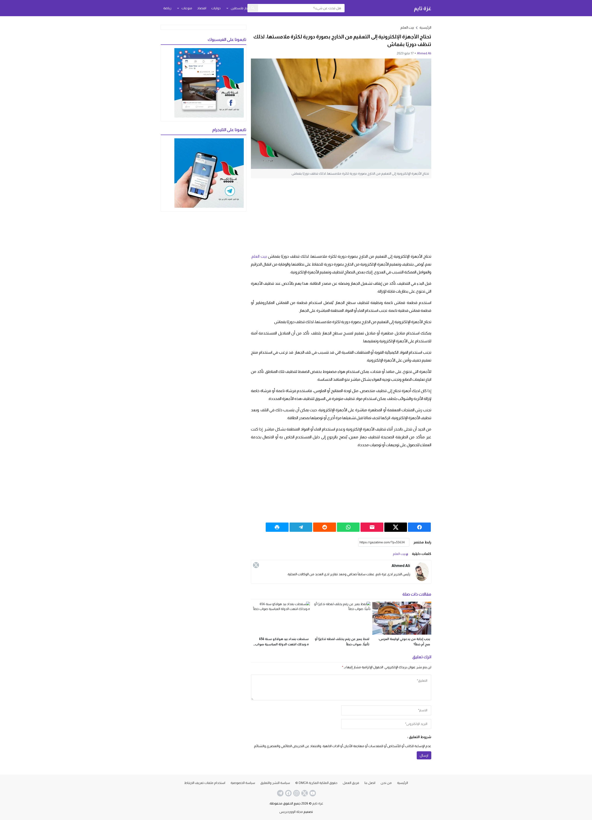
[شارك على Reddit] (324, 527)
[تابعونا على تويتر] (304, 793)
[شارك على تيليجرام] (301, 527)
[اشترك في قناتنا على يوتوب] (312, 793)
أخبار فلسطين (240, 8)
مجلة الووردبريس (291, 812)
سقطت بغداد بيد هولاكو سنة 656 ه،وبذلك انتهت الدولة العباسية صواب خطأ (282, 644)
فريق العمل (351, 783)
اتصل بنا (369, 783)
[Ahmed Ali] (422, 572)
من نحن (386, 783)
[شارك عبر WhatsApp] (348, 527)
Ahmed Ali (424, 53)
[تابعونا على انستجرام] (296, 793)
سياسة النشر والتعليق (275, 783)
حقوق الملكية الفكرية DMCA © (316, 783)
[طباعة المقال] (277, 527)
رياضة (167, 8)
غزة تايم (422, 8)
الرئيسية (402, 783)
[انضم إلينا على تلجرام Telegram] (280, 793)
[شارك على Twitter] (395, 527)
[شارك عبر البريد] (372, 527)
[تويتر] (256, 565)
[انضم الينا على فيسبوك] (288, 793)
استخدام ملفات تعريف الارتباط (204, 783)
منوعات (187, 8)
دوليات (216, 8)
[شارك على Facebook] (419, 527)
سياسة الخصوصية (243, 783)
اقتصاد (201, 8)
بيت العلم (407, 27)
